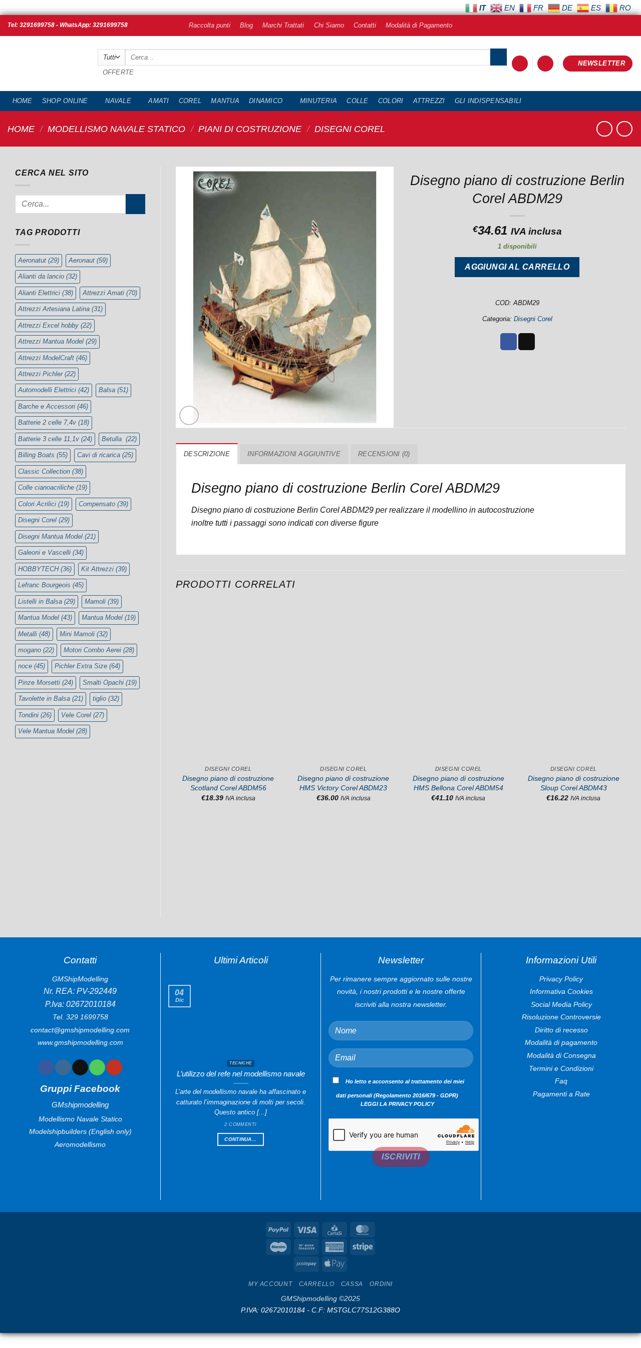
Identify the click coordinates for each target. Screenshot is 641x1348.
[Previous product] (624, 129)
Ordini (381, 1283)
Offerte (118, 72)
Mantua (225, 101)
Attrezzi (429, 101)
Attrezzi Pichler (47, 374)
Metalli (34, 634)
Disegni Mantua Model (57, 536)
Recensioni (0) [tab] (384, 454)
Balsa (113, 390)
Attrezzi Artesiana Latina (60, 309)
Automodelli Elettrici (53, 390)
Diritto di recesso (561, 1030)
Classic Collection (50, 471)
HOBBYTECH (45, 569)
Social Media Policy (561, 1004)
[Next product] (604, 129)
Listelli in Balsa (46, 601)
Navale (118, 101)
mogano (36, 650)
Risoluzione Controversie (561, 1017)
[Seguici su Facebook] (46, 1067)
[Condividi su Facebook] (508, 341)
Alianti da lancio (47, 276)
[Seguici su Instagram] (63, 1067)
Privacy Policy (561, 979)
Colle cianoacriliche (52, 487)
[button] (520, 64)
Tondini (35, 715)
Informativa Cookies (561, 991)
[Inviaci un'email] (80, 1067)
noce (31, 666)
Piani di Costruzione (249, 129)
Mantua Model (45, 617)
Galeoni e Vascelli (51, 552)
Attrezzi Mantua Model (57, 341)
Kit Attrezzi (104, 569)
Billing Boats (43, 455)
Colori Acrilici (43, 504)
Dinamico (265, 101)
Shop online (65, 101)
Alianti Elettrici (45, 293)
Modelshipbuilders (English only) (80, 1131)
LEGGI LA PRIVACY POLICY (397, 1104)
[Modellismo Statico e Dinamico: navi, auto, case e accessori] (45, 64)
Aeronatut (38, 260)
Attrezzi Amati (110, 293)
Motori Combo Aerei (99, 650)
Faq (561, 1081)
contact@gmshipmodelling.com (80, 1030)
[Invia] (498, 57)
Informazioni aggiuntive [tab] (294, 454)
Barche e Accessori (53, 406)
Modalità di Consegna (561, 1055)
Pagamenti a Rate (561, 1094)
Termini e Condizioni (561, 1068)
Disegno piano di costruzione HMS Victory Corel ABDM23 (343, 783)
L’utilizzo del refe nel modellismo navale (241, 1074)
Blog (246, 25)
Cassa (352, 1283)
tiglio (106, 698)
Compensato (103, 504)
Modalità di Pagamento (419, 25)
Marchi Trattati (283, 25)
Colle (357, 101)
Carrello (317, 1283)
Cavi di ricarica (105, 455)
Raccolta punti (209, 25)
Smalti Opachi (110, 682)
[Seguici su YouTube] (114, 1067)
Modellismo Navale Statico (116, 129)
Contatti (365, 25)
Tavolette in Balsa (50, 698)
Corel (190, 101)
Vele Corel (82, 715)
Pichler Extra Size (87, 666)
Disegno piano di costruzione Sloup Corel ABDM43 (573, 783)
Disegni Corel (349, 129)
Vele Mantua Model (52, 731)
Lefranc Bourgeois (51, 585)
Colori (391, 101)
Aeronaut (88, 260)
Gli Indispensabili (488, 101)
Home (23, 101)
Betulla (119, 439)
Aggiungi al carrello (517, 267)
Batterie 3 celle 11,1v (55, 439)
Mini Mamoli (84, 634)
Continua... (240, 1139)
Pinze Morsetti (45, 682)
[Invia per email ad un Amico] (526, 341)
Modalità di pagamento (561, 1042)
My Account (270, 1283)
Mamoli (102, 601)
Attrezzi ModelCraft (52, 358)
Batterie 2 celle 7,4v (53, 422)
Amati (158, 101)
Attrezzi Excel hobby (55, 325)
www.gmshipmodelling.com (80, 1042)
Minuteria (318, 101)
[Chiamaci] (97, 1067)
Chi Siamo (329, 25)
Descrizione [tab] (207, 454)
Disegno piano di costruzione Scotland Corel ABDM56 (228, 783)
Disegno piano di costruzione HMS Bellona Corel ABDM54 (458, 783)
